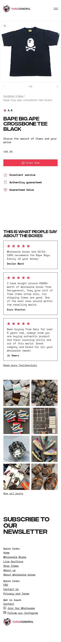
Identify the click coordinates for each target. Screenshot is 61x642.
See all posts (13, 493)
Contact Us (11, 589)
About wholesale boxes (19, 574)
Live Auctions (13, 561)
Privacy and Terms (16, 593)
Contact (8, 604)
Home (6, 552)
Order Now (32, 162)
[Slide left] (3, 86)
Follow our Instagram (22, 613)
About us (9, 570)
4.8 (10, 110)
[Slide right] (57, 86)
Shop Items (11, 566)
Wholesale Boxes (14, 557)
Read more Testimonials (20, 365)
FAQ (5, 585)
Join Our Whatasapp (21, 608)
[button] (56, 9)
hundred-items (13, 96)
